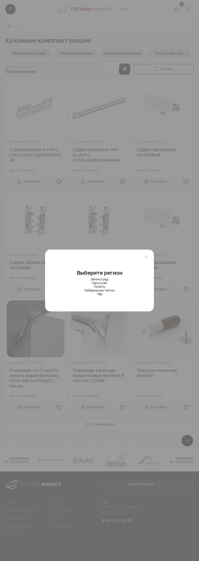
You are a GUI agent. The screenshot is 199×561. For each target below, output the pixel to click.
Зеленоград (99, 279)
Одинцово (99, 283)
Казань (99, 286)
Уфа (99, 294)
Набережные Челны (99, 290)
